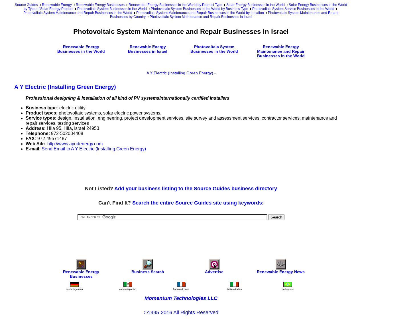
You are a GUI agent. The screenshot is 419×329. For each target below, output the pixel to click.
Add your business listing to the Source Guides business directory (195, 188)
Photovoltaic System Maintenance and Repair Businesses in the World (77, 13)
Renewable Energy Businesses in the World (81, 49)
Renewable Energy (57, 5)
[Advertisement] (118, 169)
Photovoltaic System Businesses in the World (112, 9)
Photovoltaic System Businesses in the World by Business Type (199, 9)
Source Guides (26, 5)
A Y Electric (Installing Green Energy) (180, 73)
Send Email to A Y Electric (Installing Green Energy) (94, 148)
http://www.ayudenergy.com (75, 143)
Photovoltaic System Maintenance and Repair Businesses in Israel (201, 17)
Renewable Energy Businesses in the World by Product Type (175, 5)
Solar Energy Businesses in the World (255, 5)
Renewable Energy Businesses (100, 5)
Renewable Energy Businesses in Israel (147, 49)
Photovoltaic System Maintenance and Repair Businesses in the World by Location (200, 13)
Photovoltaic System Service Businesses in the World (293, 9)
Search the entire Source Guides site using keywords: (198, 203)
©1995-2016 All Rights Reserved (181, 312)
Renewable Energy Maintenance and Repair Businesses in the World (281, 51)
